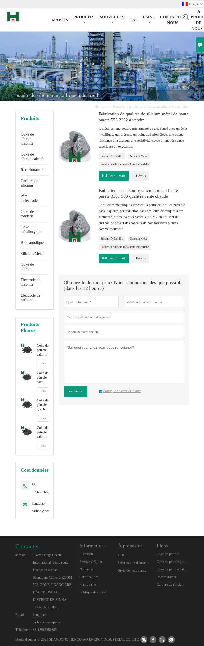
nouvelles (111, 17)
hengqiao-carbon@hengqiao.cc (46, 507)
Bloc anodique (32, 242)
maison (60, 20)
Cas (133, 20)
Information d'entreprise (134, 563)
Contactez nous (173, 20)
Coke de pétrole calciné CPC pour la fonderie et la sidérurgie (43, 377)
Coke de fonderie (27, 213)
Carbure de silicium (29, 183)
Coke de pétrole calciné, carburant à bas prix (43, 432)
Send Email (113, 175)
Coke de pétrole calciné (32, 156)
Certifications (88, 577)
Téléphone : (23, 630)
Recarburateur (32, 170)
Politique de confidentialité (95, 592)
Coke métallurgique (31, 229)
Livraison (86, 554)
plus (43, 363)
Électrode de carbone (30, 297)
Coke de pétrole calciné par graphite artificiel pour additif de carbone (43, 350)
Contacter (27, 546)
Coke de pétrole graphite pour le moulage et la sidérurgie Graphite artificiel (43, 405)
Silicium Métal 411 (112, 156)
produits (83, 17)
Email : (20, 615)
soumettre (75, 391)
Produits (119, 106)
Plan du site (87, 584)
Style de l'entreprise (132, 570)
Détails (141, 176)
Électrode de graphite (30, 282)
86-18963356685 (41, 488)
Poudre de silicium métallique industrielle (125, 164)
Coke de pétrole (27, 266)
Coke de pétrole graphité (27, 138)
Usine (149, 17)
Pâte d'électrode (29, 198)
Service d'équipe (90, 562)
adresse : (21, 555)
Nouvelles (86, 569)
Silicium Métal (32, 253)
